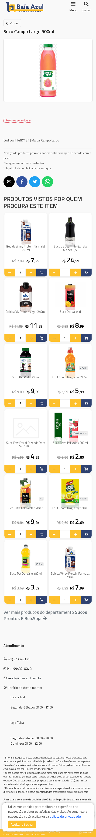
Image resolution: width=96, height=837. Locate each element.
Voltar (13, 23)
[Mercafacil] (86, 832)
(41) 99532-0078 (19, 668)
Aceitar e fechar (22, 824)
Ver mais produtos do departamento (45, 615)
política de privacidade (65, 816)
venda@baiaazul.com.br (24, 678)
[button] (9, 181)
